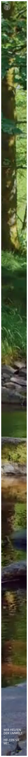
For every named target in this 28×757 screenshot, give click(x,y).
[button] (23, 6)
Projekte (19, 751)
